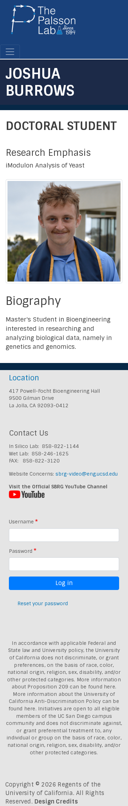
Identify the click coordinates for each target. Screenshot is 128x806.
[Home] (43, 22)
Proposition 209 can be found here (71, 686)
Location (24, 377)
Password (20, 551)
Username (21, 521)
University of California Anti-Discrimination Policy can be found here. (64, 701)
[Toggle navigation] (10, 52)
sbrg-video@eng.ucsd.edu (86, 474)
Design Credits (56, 801)
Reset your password (42, 603)
